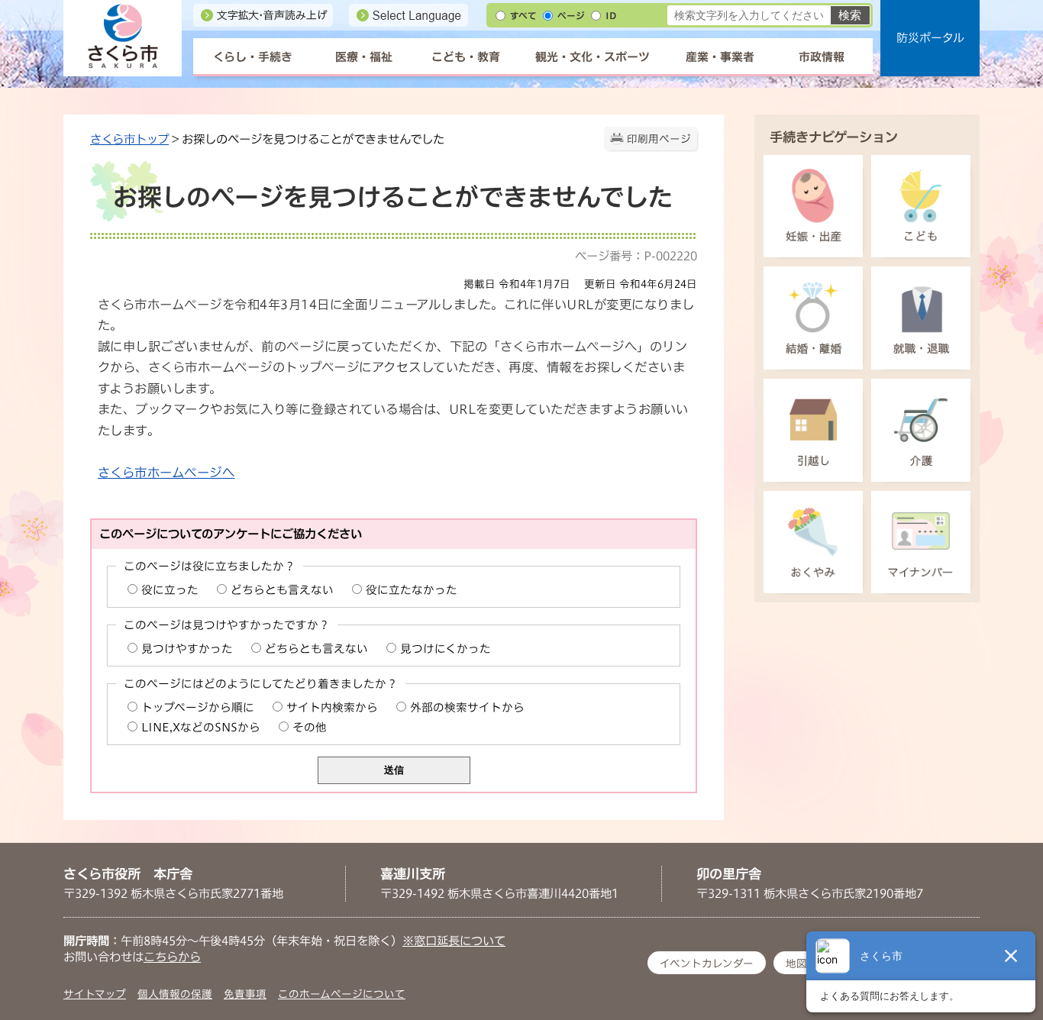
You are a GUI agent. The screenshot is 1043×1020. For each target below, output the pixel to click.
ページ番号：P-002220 (636, 256)
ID (610, 15)
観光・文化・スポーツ (592, 57)
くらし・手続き (252, 57)
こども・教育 (465, 57)
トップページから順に (197, 707)
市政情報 (821, 57)
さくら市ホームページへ (166, 472)
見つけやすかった (187, 648)
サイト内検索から (332, 707)
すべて (523, 15)
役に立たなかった (411, 590)
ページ (571, 15)
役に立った (170, 590)
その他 (309, 727)
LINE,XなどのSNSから (200, 727)
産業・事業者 (720, 57)
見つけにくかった (445, 648)
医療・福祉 (363, 57)
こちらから (172, 957)
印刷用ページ (659, 139)
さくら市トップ (129, 139)
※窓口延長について (453, 940)
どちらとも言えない (282, 590)
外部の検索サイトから (467, 707)
